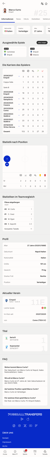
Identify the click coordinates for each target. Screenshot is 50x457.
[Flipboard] (36, 426)
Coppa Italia (8, 82)
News (18, 19)
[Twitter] (25, 426)
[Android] (22, 419)
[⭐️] (46, 3)
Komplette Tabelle (11, 229)
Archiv (4, 446)
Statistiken (36, 19)
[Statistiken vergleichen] (42, 3)
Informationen (7, 19)
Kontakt (5, 438)
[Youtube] (30, 426)
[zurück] (3, 3)
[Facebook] (14, 426)
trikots (26, 19)
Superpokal (14, 346)
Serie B (6, 87)
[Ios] (28, 419)
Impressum (6, 442)
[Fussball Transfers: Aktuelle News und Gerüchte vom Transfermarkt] (25, 414)
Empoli (11, 12)
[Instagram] (19, 426)
